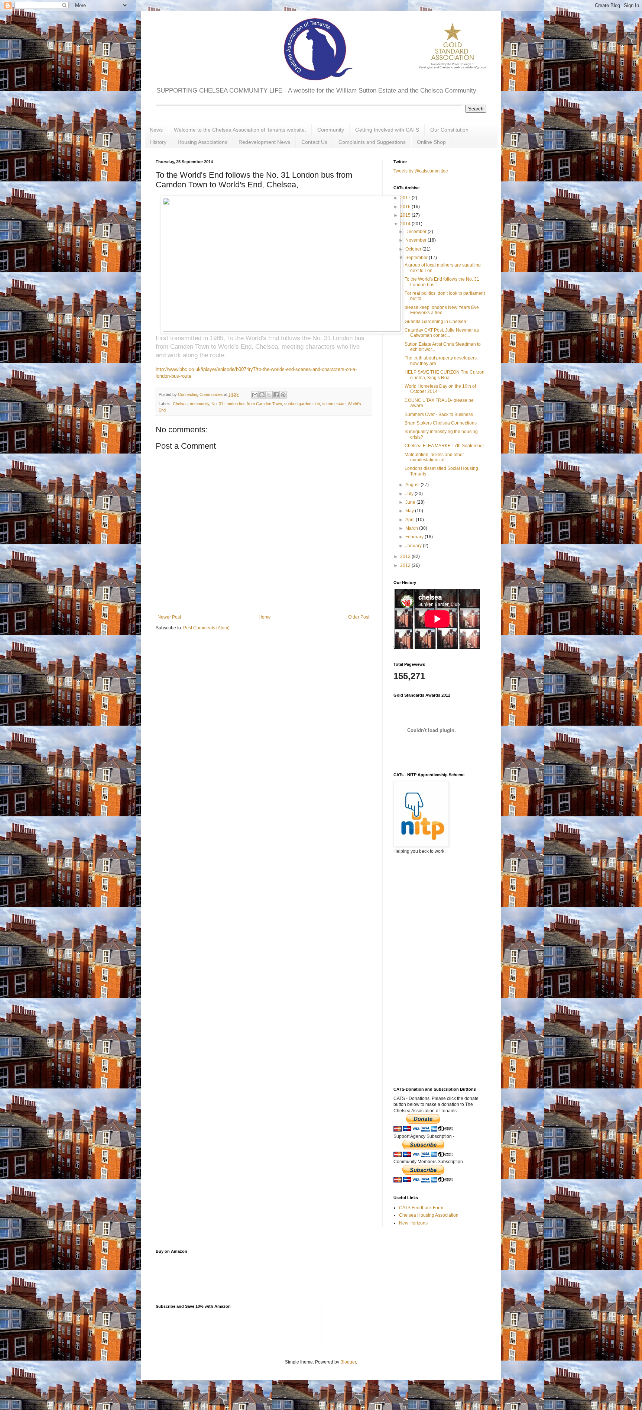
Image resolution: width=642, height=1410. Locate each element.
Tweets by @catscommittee (420, 171)
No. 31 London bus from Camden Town (246, 403)
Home (265, 617)
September (417, 257)
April (410, 519)
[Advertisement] (430, 949)
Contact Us (314, 142)
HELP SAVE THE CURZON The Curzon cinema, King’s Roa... (444, 375)
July (410, 493)
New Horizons (413, 1223)
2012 (406, 565)
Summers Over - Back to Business (439, 414)
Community (330, 130)
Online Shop (431, 142)
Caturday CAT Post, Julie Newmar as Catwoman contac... (442, 333)
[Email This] (255, 395)
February (415, 536)
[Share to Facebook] (276, 395)
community (199, 403)
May (410, 510)
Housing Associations (202, 142)
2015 (406, 215)
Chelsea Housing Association (428, 1215)
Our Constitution (449, 130)
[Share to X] (269, 395)
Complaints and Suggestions (372, 142)
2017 (406, 197)
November (416, 240)
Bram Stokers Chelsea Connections (441, 423)
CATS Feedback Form (421, 1207)
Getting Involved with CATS (387, 130)
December (416, 231)
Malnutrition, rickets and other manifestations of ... (434, 457)
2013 (406, 556)
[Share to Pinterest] (283, 395)
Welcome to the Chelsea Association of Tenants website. (240, 130)
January (414, 545)
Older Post (358, 617)
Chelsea (180, 403)
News (156, 130)
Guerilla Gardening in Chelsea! (436, 321)
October (413, 249)
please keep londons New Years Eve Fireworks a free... (442, 310)
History (158, 142)
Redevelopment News (264, 142)
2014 (406, 223)
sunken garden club (302, 403)
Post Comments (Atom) (206, 627)
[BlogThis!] (262, 395)
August (413, 484)
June (410, 502)
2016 (406, 206)
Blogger (348, 1362)
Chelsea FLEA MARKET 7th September (444, 445)
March (412, 528)
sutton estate (334, 403)
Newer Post (169, 617)
